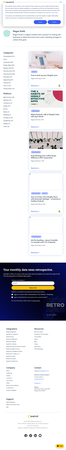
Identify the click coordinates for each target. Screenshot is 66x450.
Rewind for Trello (10, 356)
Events (36, 339)
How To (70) (7, 85)
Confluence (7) (7, 103)
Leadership (9, 373)
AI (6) (5, 59)
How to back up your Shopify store (44, 75)
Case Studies (37, 337)
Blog (35, 341)
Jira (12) (5, 109)
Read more (34, 86)
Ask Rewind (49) (8, 62)
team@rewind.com (44, 371)
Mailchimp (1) (7, 115)
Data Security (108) (9, 74)
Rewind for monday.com (12, 354)
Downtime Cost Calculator (41, 334)
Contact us (9, 378)
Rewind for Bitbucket (11, 339)
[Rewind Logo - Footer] (33, 416)
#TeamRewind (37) (9, 56)
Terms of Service (22, 423)
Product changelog (11, 390)
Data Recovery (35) (9, 71)
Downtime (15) (7, 77)
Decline (54, 22)
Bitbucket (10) (7, 100)
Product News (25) (8, 88)
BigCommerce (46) (8, 97)
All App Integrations (11, 332)
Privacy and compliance (12, 385)
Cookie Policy (54, 12)
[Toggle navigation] (60, 2)
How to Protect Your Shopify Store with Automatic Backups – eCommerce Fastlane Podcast (45, 199)
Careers (8, 375)
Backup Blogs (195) (8, 65)
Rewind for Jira (10, 337)
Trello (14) (6, 126)
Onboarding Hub (38, 349)
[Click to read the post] (46, 60)
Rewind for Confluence (12, 334)
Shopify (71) (6, 123)
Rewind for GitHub (11, 341)
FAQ (7, 407)
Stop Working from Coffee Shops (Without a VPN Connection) (43, 157)
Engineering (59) (8, 80)
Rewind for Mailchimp (12, 361)
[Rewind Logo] (8, 2)
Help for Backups (10, 402)
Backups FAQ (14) (8, 68)
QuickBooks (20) (8, 120)
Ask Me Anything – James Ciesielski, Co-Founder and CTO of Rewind (44, 241)
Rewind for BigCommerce (13, 349)
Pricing (36, 344)
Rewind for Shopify (11, 344)
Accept (40, 22)
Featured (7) (7, 83)
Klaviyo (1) (6, 112)
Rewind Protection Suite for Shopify (15, 346)
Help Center (37, 346)
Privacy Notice (31, 423)
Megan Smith (19, 31)
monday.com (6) (8, 117)
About (7, 371)
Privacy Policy (36, 301)
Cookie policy (9, 388)
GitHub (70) (6, 106)
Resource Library (38, 332)
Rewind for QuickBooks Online (14, 351)
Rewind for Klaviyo (11, 358)
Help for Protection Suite (12, 404)
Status (8, 383)
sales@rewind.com (39, 379)
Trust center (9, 380)
